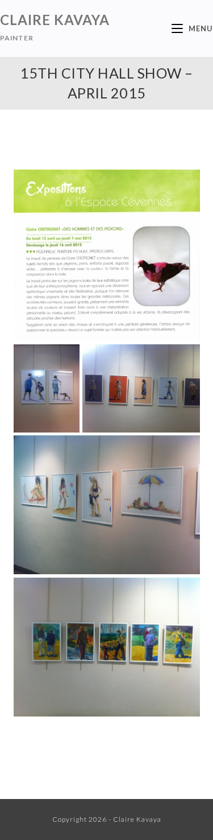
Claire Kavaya (55, 26)
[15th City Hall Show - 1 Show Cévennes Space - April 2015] (47, 388)
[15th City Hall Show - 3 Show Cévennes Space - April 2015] (107, 505)
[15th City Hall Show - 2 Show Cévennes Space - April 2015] (141, 388)
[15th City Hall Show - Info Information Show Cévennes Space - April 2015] (107, 255)
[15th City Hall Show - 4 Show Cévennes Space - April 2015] (107, 647)
